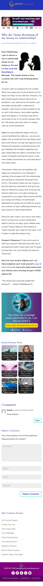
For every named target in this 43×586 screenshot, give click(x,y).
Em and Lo (24, 43)
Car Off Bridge (8, 533)
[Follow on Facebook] (13, 573)
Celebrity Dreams (9, 546)
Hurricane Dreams (9, 541)
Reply (37, 420)
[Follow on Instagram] (17, 573)
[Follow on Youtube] (30, 573)
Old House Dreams (10, 520)
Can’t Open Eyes (9, 529)
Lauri (4, 132)
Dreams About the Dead (12, 554)
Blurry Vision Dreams (11, 550)
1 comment (32, 43)
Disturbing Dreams (10, 537)
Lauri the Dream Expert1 (12, 43)
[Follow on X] (25, 573)
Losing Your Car (8, 524)
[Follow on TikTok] (21, 573)
